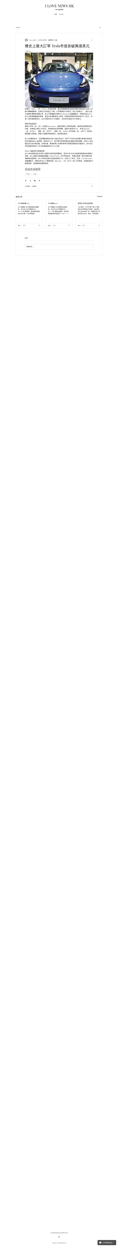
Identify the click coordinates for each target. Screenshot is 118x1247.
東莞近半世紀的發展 (85, 203)
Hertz (35, 174)
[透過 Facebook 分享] (26, 180)
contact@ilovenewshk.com (59, 1233)
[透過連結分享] (39, 180)
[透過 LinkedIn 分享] (35, 180)
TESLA (28, 174)
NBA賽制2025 (53, 203)
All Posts (18, 27)
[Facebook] (59, 1237)
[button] (100, 27)
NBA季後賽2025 (24, 203)
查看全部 (99, 196)
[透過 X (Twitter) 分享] (30, 180)
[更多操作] (92, 40)
